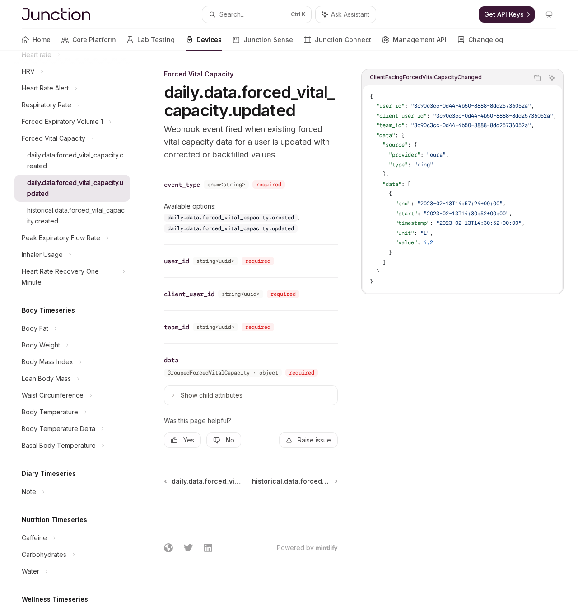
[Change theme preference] (549, 14)
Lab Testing (156, 39)
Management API (420, 39)
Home (42, 39)
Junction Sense (268, 39)
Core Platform (94, 39)
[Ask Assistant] (552, 78)
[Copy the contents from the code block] (537, 78)
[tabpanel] (462, 189)
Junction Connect (343, 39)
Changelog (485, 39)
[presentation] (79, 327)
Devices (209, 39)
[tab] (426, 77)
